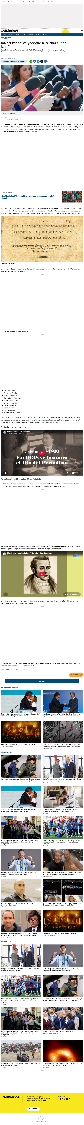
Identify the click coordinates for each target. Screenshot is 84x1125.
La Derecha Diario (22, 1)
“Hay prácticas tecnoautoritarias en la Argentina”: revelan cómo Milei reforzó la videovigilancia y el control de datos (62, 745)
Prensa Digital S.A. (42, 1116)
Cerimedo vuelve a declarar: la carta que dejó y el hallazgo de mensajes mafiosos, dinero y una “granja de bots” (20, 780)
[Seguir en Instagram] (64, 1099)
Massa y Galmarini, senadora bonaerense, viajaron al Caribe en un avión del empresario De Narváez (21, 715)
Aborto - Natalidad (46, 1)
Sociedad (17, 34)
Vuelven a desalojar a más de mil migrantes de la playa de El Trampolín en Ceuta (20, 1064)
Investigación (30, 34)
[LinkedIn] (45, 61)
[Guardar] (48, 61)
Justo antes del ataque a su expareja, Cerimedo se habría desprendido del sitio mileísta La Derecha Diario (62, 873)
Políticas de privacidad (42, 1119)
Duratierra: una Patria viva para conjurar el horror (18, 745)
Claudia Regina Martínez (7, 746)
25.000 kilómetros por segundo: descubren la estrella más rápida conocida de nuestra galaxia (62, 1064)
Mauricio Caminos (47, 748)
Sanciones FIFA (39, 1)
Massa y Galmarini (29, 1)
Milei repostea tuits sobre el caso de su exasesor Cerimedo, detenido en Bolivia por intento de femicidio (62, 904)
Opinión (23, 34)
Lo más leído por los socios (9, 687)
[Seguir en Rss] (69, 1099)
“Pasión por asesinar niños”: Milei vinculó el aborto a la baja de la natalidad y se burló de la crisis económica (61, 715)
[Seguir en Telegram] (62, 1099)
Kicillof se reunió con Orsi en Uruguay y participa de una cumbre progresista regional (62, 780)
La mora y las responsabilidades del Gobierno (58, 1031)
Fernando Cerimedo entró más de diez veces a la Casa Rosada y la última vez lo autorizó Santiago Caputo (19, 934)
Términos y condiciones (42, 1121)
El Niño (52, 1)
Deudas (34, 1)
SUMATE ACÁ (33, 1109)
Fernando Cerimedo (14, 1)
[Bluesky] (38, 61)
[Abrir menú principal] (82, 30)
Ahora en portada (6, 752)
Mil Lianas (38, 34)
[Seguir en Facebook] (60, 1099)
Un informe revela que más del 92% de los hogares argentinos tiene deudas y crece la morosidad (60, 810)
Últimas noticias (6, 941)
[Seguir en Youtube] (67, 1099)
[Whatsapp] (30, 61)
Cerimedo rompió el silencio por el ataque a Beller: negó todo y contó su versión (20, 904)
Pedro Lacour (46, 717)
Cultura (2, 669)
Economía (10, 34)
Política (4, 34)
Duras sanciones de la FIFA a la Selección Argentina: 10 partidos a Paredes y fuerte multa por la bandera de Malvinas (61, 842)
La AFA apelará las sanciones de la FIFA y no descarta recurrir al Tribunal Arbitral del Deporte (19, 873)
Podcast (45, 34)
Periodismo (24, 669)
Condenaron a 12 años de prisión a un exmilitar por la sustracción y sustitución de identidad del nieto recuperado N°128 (19, 842)
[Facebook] (34, 61)
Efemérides (9, 669)
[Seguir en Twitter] (58, 1099)
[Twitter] (41, 61)
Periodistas (16, 669)
